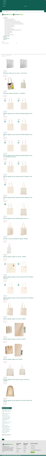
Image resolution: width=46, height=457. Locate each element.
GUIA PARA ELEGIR (6, 38)
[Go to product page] (18, 63)
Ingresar (4, 4)
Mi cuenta (24, 448)
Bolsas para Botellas (8, 27)
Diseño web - (18, 455)
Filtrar (3, 439)
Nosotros (5, 37)
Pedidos (24, 450)
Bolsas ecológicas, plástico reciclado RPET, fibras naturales (6, 419)
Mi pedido (4, 1)
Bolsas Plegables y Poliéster (9, 28)
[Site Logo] (12, 14)
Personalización (18, 448)
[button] (3, 9)
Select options (5, 111)
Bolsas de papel (7, 33)
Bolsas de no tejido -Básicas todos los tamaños (12, 21)
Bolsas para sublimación (8, 32)
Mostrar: (3, 56)
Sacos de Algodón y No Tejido (9, 25)
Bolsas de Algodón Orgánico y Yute (10, 20)
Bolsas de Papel (4, 432)
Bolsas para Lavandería (8, 31)
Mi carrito (4, 0)
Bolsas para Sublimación (5, 431)
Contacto (5, 39)
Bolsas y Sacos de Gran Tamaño (9, 26)
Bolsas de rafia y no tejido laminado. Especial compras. (13, 22)
